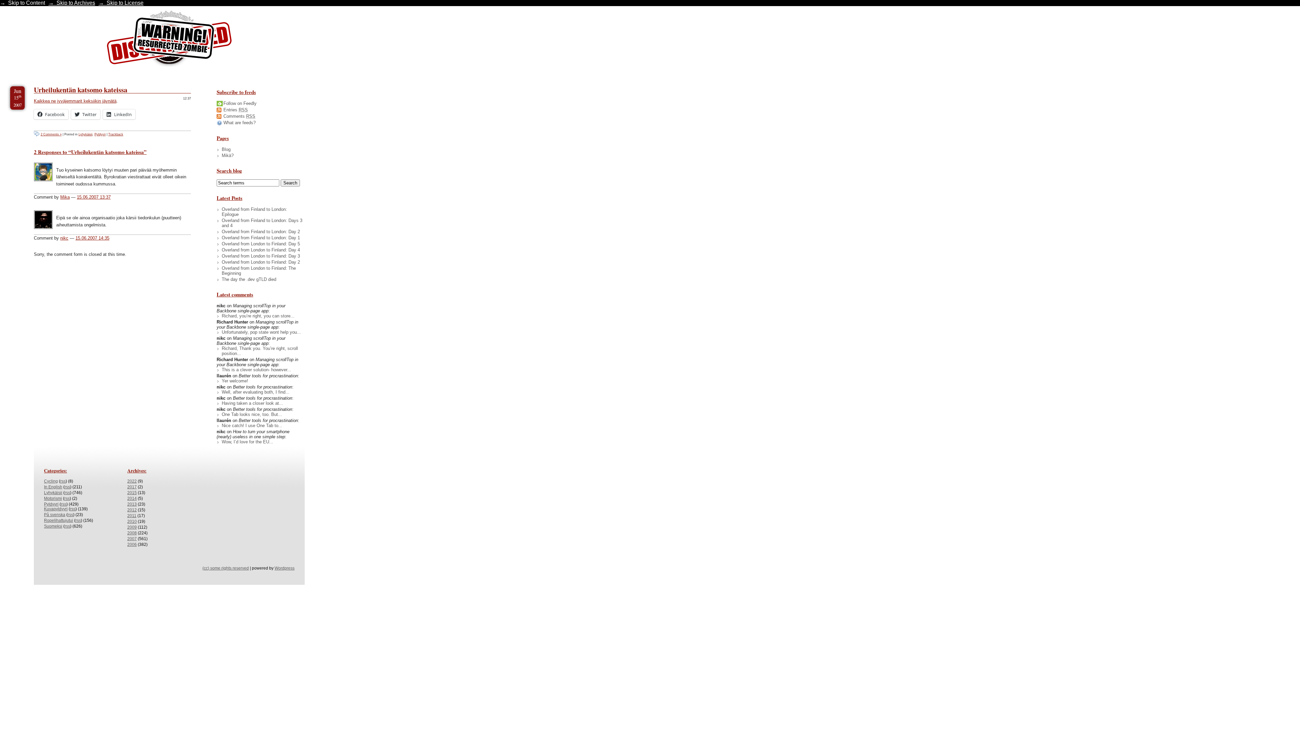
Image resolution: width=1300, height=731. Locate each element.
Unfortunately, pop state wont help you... (261, 332)
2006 (132, 544)
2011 (131, 515)
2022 (132, 481)
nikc (64, 238)
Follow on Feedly (240, 103)
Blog (226, 149)
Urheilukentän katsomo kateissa (80, 90)
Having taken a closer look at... (252, 403)
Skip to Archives (76, 3)
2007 (132, 538)
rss (63, 481)
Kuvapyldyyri (56, 509)
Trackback (115, 134)
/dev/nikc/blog (169, 40)
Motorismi (53, 498)
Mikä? (228, 155)
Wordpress (285, 568)
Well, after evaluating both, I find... (255, 392)
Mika (65, 197)
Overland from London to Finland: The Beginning (259, 271)
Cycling (51, 481)
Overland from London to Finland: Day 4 (261, 249)
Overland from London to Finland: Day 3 (261, 256)
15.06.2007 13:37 (94, 197)
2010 (132, 521)
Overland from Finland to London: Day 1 (261, 237)
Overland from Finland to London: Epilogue (254, 212)
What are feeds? (239, 122)
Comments (239, 116)
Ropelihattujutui (58, 520)
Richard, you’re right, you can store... (258, 315)
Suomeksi (53, 526)
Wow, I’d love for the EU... (247, 441)
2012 (132, 510)
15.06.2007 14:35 (92, 238)
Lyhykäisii (85, 134)
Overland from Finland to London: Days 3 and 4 (262, 223)
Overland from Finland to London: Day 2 (261, 231)
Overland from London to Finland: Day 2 (261, 262)
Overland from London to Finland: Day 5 (261, 243)
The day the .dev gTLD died (249, 279)
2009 (132, 527)
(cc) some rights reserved (225, 568)
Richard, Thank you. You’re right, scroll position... (260, 351)
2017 (132, 487)
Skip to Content (26, 3)
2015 (132, 492)
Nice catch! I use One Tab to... (252, 425)
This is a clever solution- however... (256, 369)
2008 (132, 533)
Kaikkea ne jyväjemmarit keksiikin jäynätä (75, 101)
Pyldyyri (100, 134)
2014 (132, 498)
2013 (132, 504)
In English (53, 487)
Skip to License (125, 3)
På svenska (54, 514)
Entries (235, 109)
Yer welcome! (235, 380)
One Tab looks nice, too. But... (252, 414)
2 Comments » (51, 134)
